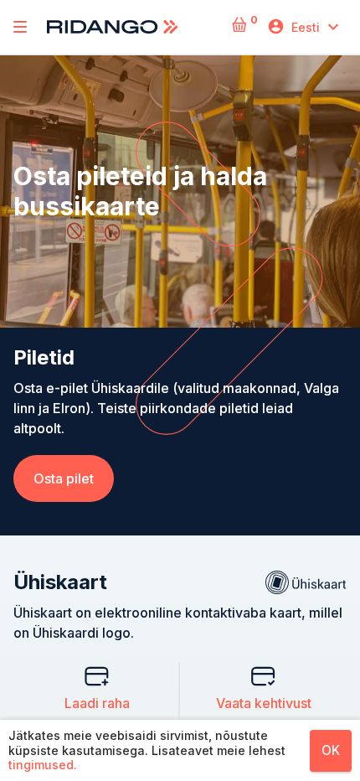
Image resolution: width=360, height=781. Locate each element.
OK (330, 750)
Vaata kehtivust (263, 703)
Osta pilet (63, 478)
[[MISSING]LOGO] (20, 27)
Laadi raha (97, 703)
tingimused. (42, 765)
